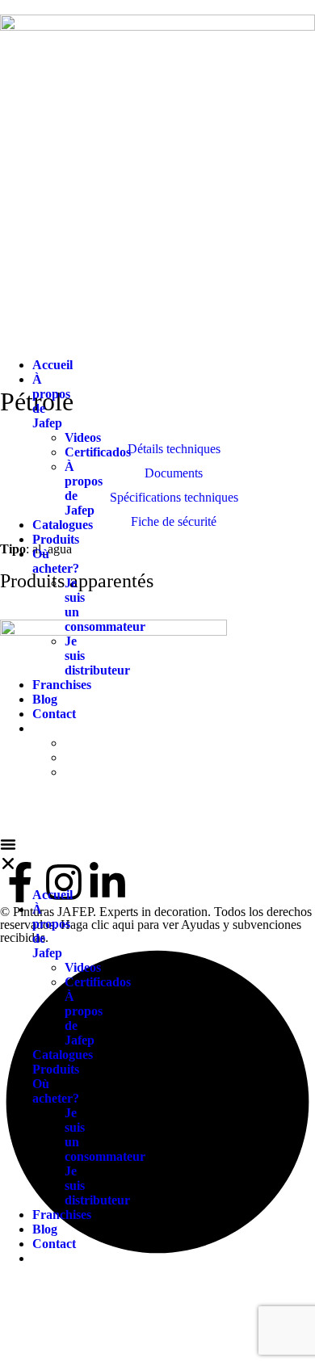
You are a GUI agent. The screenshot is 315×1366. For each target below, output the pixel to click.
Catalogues (62, 525)
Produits (55, 539)
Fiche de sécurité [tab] (173, 521)
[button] (8, 855)
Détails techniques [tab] (174, 449)
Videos (83, 437)
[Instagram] (64, 882)
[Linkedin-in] (107, 882)
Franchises (61, 684)
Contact (54, 714)
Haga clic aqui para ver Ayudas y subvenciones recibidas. (150, 931)
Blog (44, 699)
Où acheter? (55, 561)
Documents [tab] (174, 473)
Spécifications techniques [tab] (174, 497)
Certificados (98, 452)
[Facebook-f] (20, 882)
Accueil (52, 365)
